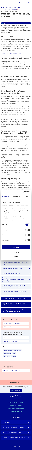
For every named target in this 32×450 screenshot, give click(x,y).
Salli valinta (16, 252)
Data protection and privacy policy (9, 9)
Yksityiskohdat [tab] (16, 196)
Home (2, 7)
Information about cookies (16, 402)
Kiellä (16, 257)
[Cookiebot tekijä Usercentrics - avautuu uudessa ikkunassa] (23, 192)
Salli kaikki (16, 247)
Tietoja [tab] (26, 196)
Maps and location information (16, 408)
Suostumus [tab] (5, 196)
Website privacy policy (16, 405)
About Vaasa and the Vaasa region (13, 7)
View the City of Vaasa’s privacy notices (11, 53)
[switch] (27, 230)
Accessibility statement (16, 411)
